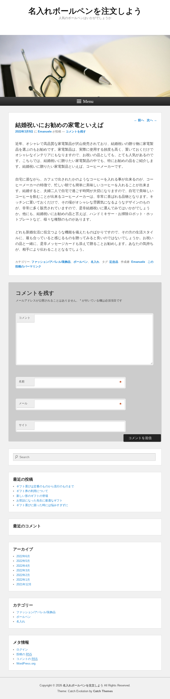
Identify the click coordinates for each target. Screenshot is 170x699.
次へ (152, 120)
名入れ (95, 261)
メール (23, 403)
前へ (139, 120)
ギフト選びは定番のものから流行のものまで (45, 486)
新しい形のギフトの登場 (32, 495)
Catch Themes (103, 691)
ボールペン (80, 261)
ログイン (22, 649)
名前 (22, 381)
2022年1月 (23, 579)
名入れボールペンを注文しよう (85, 10)
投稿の (24, 654)
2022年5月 (23, 561)
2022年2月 (23, 575)
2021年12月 (23, 584)
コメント (24, 317)
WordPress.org (25, 663)
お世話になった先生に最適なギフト (39, 500)
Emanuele (45, 131)
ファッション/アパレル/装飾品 (51, 261)
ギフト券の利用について (32, 491)
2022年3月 (23, 570)
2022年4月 (23, 565)
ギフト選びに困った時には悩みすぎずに (42, 505)
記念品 (114, 261)
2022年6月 (23, 556)
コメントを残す (76, 131)
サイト (23, 425)
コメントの (27, 659)
